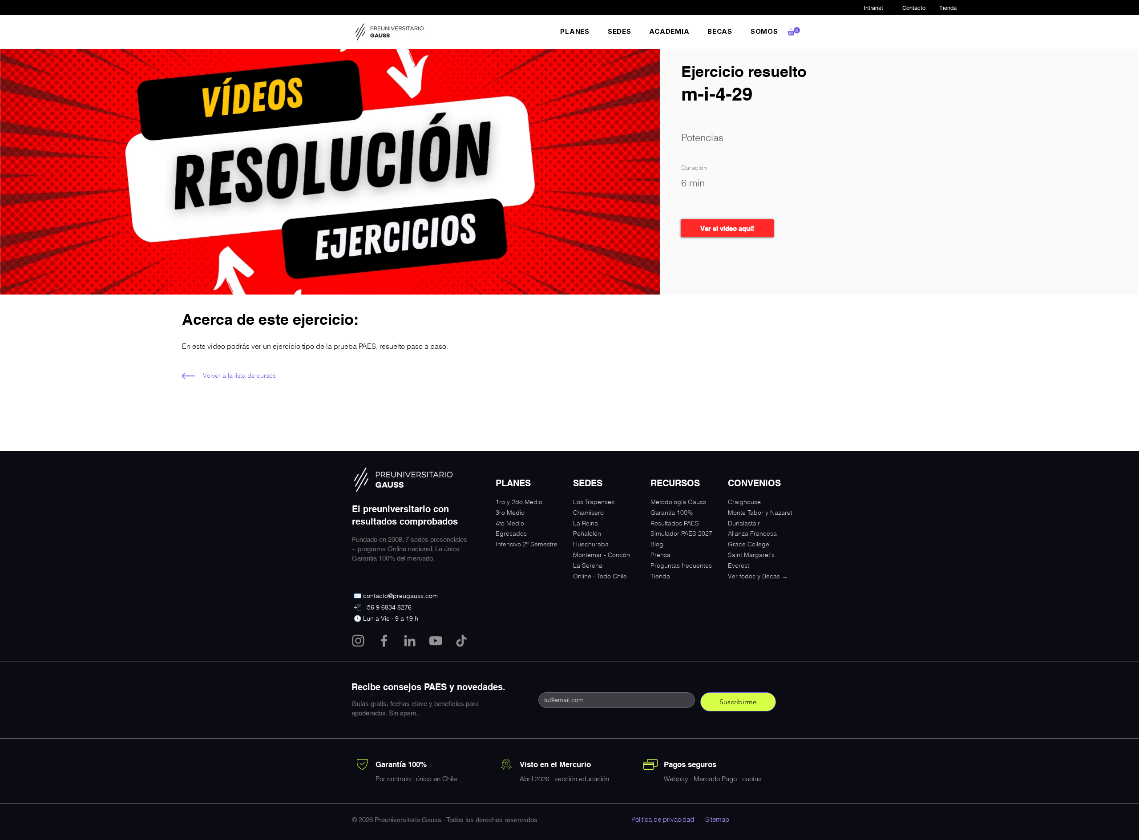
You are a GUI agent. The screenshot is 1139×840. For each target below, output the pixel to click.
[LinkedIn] (410, 641)
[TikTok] (461, 641)
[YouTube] (436, 641)
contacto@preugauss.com (400, 596)
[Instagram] (358, 641)
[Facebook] (384, 641)
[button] (574, 31)
